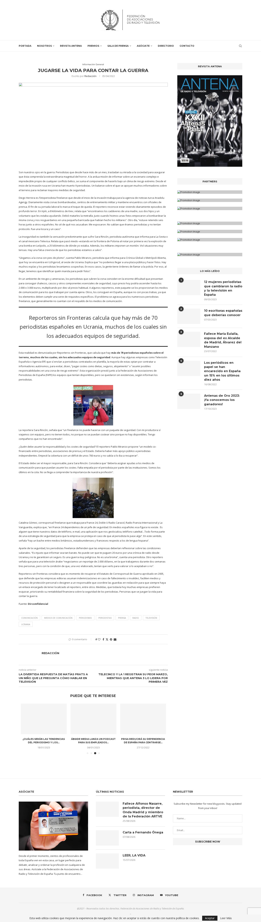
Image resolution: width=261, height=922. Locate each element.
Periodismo (85, 617)
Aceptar (210, 918)
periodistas (105, 617)
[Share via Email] (115, 639)
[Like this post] (99, 639)
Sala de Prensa (118, 45)
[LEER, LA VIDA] (107, 861)
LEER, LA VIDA (134, 855)
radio (135, 617)
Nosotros (44, 45)
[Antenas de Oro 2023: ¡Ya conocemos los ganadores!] (188, 401)
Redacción (90, 76)
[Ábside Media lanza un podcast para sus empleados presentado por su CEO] (93, 719)
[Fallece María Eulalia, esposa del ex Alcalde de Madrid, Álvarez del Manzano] (188, 339)
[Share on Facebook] (103, 639)
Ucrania (25, 624)
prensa (122, 617)
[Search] (240, 45)
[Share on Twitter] (107, 639)
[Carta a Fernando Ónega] (107, 838)
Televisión (151, 617)
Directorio (166, 45)
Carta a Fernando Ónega (143, 832)
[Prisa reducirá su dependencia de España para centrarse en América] (143, 719)
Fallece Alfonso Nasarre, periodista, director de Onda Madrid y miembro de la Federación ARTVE (143, 810)
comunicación (29, 617)
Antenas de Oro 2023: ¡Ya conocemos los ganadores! (222, 400)
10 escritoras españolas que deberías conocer (223, 313)
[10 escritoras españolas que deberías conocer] (188, 316)
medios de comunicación (58, 617)
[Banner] (209, 208)
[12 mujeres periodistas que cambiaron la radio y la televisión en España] (188, 287)
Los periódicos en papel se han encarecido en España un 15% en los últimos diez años (222, 371)
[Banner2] (209, 200)
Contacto (187, 45)
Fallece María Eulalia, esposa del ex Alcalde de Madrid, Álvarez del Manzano (223, 340)
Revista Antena (71, 45)
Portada (25, 45)
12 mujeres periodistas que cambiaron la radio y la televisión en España (223, 288)
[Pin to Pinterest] (111, 639)
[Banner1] (209, 192)
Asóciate (143, 45)
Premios (93, 45)
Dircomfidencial (38, 604)
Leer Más (226, 918)
